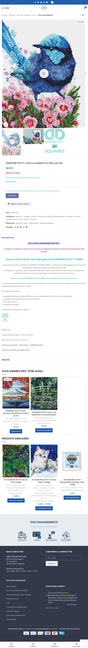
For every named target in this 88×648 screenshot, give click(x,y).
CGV (8, 603)
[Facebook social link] (35, 2)
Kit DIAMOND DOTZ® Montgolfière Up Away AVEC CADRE (72, 482)
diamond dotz (34, 223)
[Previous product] (80, 15)
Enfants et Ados (44, 490)
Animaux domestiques (41, 488)
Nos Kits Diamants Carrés (26, 15)
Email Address (11, 181)
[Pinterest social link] (41, 2)
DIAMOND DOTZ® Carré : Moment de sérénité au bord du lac (16, 413)
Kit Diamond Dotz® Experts (16, 488)
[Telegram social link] (46, 2)
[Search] (52, 2)
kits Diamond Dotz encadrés (44, 501)
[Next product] (85, 15)
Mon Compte (11, 586)
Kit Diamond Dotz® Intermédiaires (44, 496)
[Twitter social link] (38, 2)
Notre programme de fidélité (17, 590)
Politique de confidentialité (16, 607)
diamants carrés (22, 223)
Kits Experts (7, 421)
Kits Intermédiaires (45, 15)
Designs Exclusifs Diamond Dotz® (36, 216)
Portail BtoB (11, 619)
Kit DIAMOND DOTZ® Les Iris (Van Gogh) (16, 481)
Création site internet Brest (69, 629)
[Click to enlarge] (5, 124)
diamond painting (46, 223)
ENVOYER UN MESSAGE (16, 580)
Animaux (19, 216)
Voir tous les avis (52, 608)
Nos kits (12, 15)
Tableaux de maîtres (44, 423)
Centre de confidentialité (15, 615)
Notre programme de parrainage (18, 595)
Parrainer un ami (12, 599)
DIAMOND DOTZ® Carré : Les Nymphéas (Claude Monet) (44, 413)
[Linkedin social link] (44, 2)
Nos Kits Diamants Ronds (16, 485)
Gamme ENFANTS (66, 490)
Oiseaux (33, 219)
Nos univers (24, 219)
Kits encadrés (79, 490)
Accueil (4, 15)
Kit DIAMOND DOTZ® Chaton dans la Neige (44, 481)
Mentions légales (12, 611)
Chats (52, 488)
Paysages (15, 424)
